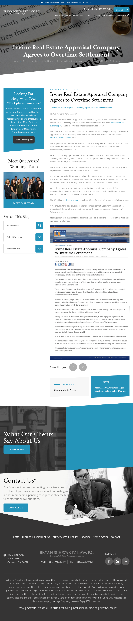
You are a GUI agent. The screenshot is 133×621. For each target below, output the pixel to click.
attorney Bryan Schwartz (60, 137)
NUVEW (20, 608)
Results (88, 15)
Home (16, 537)
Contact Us (16, 507)
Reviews (97, 15)
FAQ (81, 15)
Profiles (59, 15)
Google (117, 561)
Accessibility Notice (85, 608)
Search (39, 225)
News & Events (109, 15)
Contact (122, 15)
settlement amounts (72, 200)
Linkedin (83, 367)
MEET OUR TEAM (23, 203)
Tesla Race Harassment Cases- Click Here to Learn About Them (66, 2)
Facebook (109, 561)
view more (17, 449)
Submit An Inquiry (24, 139)
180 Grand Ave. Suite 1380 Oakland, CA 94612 (17, 558)
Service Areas (60, 537)
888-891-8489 (105, 9)
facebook (73, 367)
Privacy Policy (108, 608)
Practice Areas (71, 15)
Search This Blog (16, 216)
